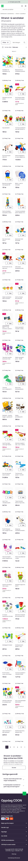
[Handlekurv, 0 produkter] (22, 6)
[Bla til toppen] (24, 793)
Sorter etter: (8, 47)
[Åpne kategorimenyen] (25, 6)
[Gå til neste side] (24, 747)
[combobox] (14, 9)
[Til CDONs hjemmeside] (2, 6)
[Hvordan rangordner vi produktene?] (2, 47)
